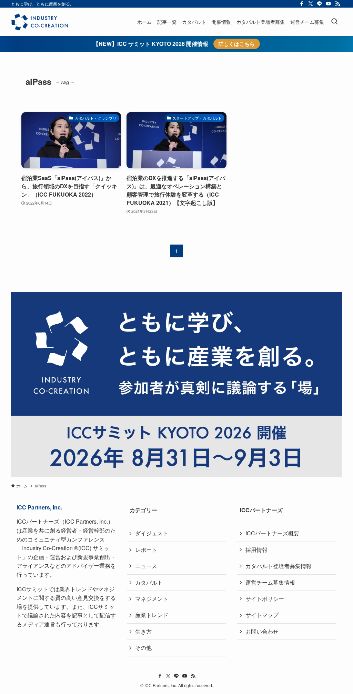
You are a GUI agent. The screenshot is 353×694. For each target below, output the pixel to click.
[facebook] (301, 4)
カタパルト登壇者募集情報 (278, 566)
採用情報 (256, 550)
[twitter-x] (310, 4)
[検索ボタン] (334, 22)
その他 (143, 648)
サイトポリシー (264, 599)
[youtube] (328, 4)
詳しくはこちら (237, 44)
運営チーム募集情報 (270, 582)
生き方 (143, 631)
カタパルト (149, 582)
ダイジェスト (151, 533)
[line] (319, 4)
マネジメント (151, 599)
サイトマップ (262, 615)
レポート (146, 550)
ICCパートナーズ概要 (272, 533)
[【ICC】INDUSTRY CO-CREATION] (39, 21)
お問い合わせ (262, 631)
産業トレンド (151, 615)
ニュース (146, 566)
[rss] (337, 4)
